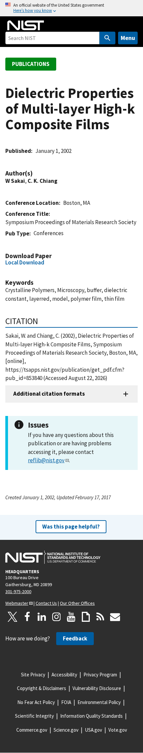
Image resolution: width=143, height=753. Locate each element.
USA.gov (93, 730)
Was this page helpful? (71, 526)
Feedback (75, 638)
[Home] (25, 25)
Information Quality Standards (91, 716)
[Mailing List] (115, 616)
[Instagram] (56, 616)
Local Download (24, 262)
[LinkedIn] (42, 616)
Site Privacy (33, 674)
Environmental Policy (99, 702)
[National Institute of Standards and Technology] (52, 557)
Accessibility (64, 674)
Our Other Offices (77, 603)
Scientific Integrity (34, 716)
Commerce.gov (31, 730)
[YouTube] (71, 616)
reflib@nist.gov (46, 460)
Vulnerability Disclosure (96, 688)
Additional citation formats (49, 393)
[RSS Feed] (100, 616)
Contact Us (46, 603)
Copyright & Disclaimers (41, 688)
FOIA (66, 702)
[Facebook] (27, 616)
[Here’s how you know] (71, 8)
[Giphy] (85, 616)
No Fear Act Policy (36, 702)
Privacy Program (100, 674)
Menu (128, 38)
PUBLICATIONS (31, 64)
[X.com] (12, 616)
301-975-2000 (18, 591)
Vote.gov (117, 730)
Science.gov (66, 730)
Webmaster (16, 603)
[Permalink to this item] (36, 173)
